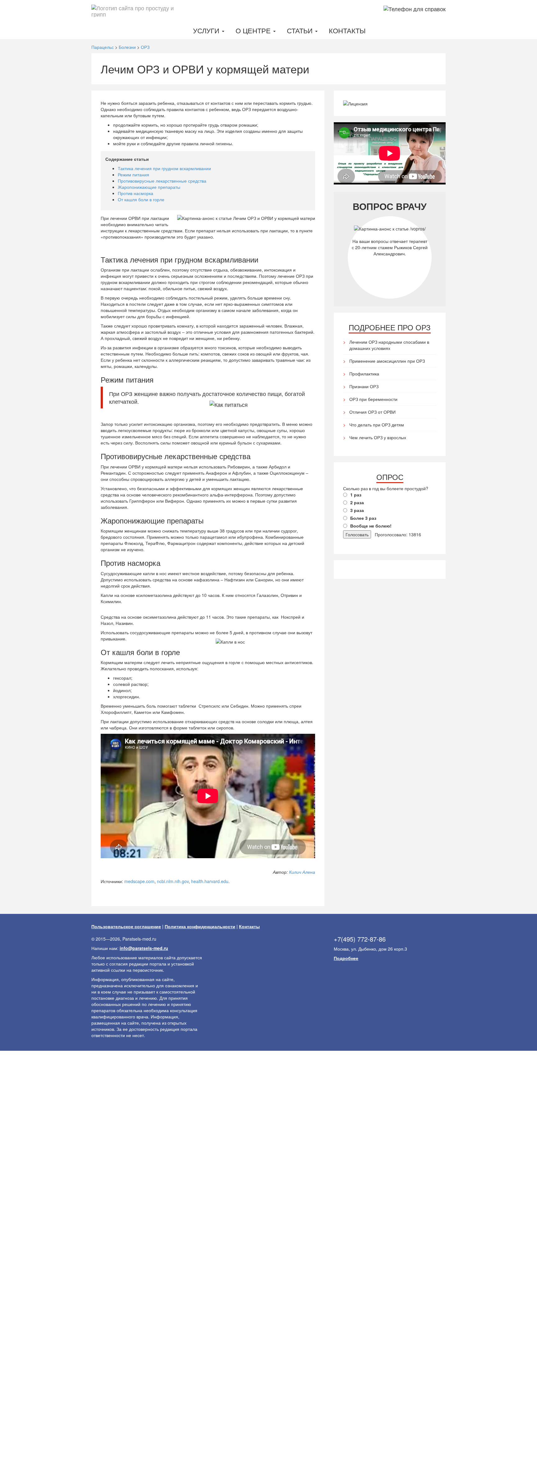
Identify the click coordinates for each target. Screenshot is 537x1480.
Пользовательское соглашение (126, 926)
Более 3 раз (363, 518)
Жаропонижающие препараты (149, 187)
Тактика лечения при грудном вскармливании (164, 168)
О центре (254, 30)
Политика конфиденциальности (200, 926)
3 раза (357, 510)
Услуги (207, 30)
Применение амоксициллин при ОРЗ (387, 361)
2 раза (357, 502)
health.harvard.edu (209, 881)
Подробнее (346, 958)
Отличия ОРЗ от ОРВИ (372, 412)
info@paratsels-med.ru (144, 948)
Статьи (300, 30)
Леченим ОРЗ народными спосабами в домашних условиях (389, 345)
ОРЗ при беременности (373, 399)
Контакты (347, 30)
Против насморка (135, 193)
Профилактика (364, 373)
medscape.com (139, 881)
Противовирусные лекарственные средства (162, 181)
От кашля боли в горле (141, 199)
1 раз (355, 494)
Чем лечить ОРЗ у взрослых (377, 437)
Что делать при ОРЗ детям (376, 424)
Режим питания (133, 174)
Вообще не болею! (371, 526)
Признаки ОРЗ (364, 386)
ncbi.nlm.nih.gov (173, 881)
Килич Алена (302, 872)
